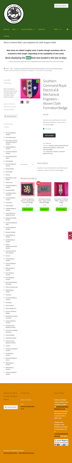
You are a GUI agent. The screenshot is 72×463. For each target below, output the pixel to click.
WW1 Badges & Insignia (10, 363)
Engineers (55, 151)
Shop (13, 29)
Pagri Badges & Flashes (10, 291)
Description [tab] (24, 164)
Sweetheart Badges (11, 338)
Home (7, 68)
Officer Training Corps (12, 287)
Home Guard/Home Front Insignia (11, 251)
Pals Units (8, 294)
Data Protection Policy (10, 453)
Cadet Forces (9, 182)
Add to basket (49, 135)
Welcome (6, 29)
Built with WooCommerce (26, 453)
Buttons (8, 174)
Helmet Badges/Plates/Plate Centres (11, 246)
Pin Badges (9, 302)
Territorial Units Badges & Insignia (11, 341)
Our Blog (6, 36)
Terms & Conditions (27, 29)
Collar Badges (9, 205)
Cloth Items (49, 151)
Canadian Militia (10, 190)
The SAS (8, 345)
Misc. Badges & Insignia (10, 273)
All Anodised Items (11, 137)
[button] (37, 81)
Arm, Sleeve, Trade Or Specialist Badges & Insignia (11, 142)
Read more (44, 209)
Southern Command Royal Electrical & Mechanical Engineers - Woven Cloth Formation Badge (38, 68)
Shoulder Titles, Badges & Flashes (10, 326)
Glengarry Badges (10, 232)
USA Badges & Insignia (9, 354)
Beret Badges (9, 161)
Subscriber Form (47, 61)
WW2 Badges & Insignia (10, 368)
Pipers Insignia (10, 305)
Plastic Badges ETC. (11, 308)
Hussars (8, 255)
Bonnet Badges (10, 168)
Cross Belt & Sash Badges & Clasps (10, 214)
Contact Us (41, 29)
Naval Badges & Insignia (10, 278)
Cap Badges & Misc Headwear (11, 194)
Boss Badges (9, 171)
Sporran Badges (10, 335)
